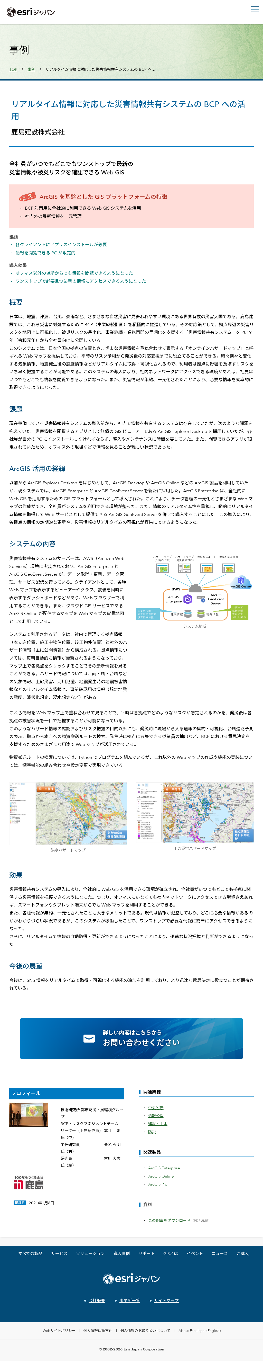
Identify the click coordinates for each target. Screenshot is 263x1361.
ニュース (220, 1253)
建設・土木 (157, 1123)
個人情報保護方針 (97, 1330)
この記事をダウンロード (169, 1220)
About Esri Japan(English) (200, 1330)
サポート (146, 1253)
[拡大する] (247, 561)
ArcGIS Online (161, 1176)
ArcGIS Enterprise (164, 1168)
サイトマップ (166, 1300)
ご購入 (243, 1253)
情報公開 (156, 1115)
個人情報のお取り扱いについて (145, 1330)
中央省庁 (156, 1107)
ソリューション (90, 1253)
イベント (195, 1253)
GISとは (170, 1253)
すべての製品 (30, 1253)
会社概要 (97, 1300)
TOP (13, 69)
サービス (59, 1253)
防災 (152, 1131)
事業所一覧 (129, 1300)
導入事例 (122, 1253)
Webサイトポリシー (59, 1330)
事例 (31, 69)
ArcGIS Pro (157, 1184)
